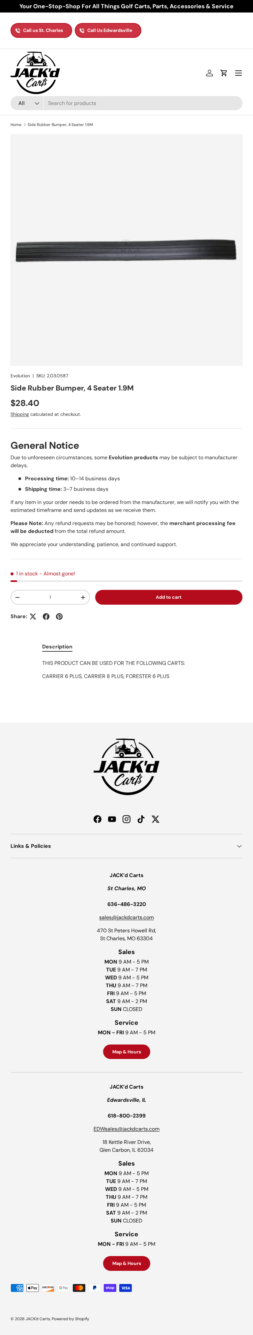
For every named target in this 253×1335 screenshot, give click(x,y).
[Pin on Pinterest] (59, 616)
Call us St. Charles (43, 30)
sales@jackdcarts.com (126, 917)
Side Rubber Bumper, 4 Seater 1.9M (60, 124)
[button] (224, 73)
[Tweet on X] (33, 616)
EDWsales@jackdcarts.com (126, 1128)
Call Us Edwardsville (109, 30)
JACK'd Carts (38, 1319)
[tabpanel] (126, 676)
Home (16, 124)
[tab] (57, 646)
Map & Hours (126, 1052)
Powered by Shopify (70, 1319)
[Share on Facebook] (46, 616)
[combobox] (126, 103)
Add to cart (169, 597)
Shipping (20, 414)
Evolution (20, 376)
